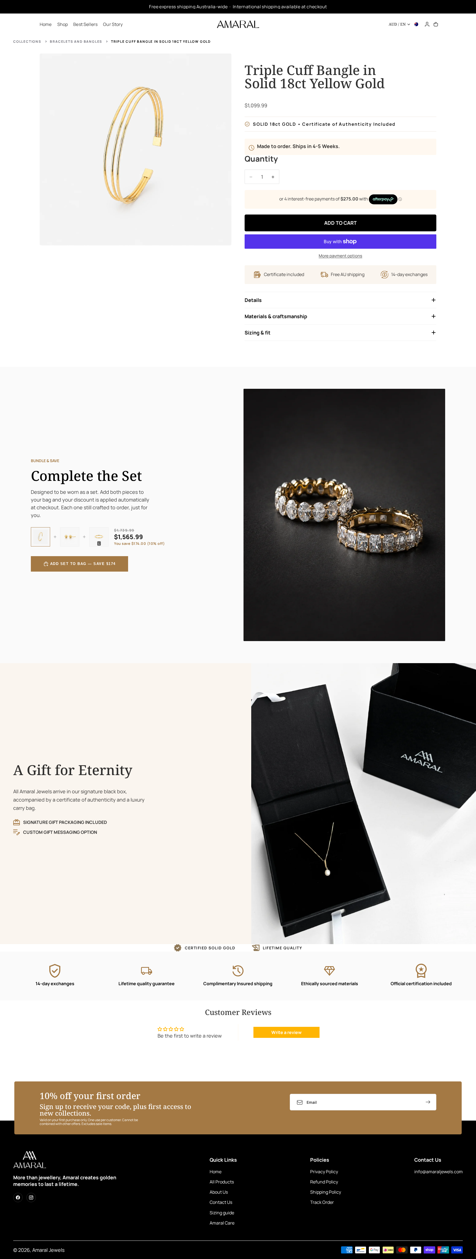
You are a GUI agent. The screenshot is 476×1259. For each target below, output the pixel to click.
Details (253, 300)
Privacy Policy (324, 1172)
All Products (222, 1182)
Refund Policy (324, 1182)
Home (215, 1172)
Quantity (261, 159)
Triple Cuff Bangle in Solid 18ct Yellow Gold (161, 41)
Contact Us (221, 1202)
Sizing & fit (258, 332)
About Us (219, 1192)
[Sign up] (428, 1102)
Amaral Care (222, 1223)
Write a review (286, 1032)
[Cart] (436, 24)
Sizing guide (222, 1213)
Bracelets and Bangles (76, 41)
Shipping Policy (325, 1192)
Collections (27, 41)
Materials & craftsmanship (276, 316)
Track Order (322, 1202)
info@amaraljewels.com (438, 1172)
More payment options (340, 256)
